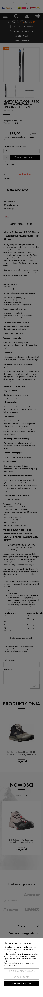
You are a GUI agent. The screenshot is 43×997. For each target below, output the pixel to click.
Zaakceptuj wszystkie (21, 983)
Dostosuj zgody (21, 977)
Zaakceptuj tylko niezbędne (22, 971)
